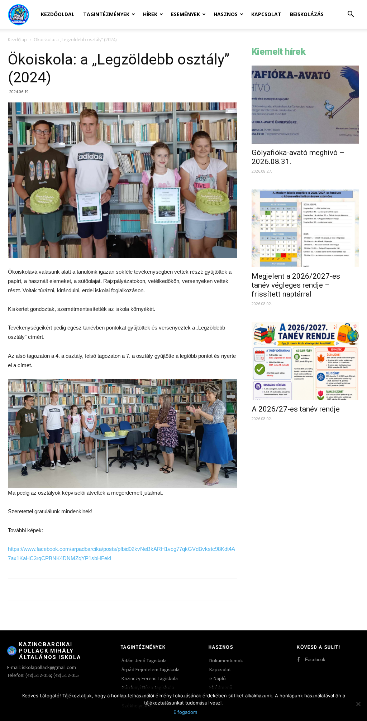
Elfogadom (185, 712)
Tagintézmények (106, 14)
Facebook (315, 659)
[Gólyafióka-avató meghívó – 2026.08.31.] (305, 105)
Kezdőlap (17, 40)
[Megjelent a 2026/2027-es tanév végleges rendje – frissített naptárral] (305, 228)
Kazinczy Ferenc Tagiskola (149, 678)
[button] (350, 14)
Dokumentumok (226, 660)
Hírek (150, 14)
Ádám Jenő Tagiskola (144, 660)
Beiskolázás (307, 14)
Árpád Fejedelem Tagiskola (150, 669)
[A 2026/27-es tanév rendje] (305, 361)
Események (185, 14)
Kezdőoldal (58, 14)
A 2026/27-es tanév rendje (296, 409)
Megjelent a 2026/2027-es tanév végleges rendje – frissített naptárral (296, 285)
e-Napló (217, 678)
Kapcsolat (266, 14)
